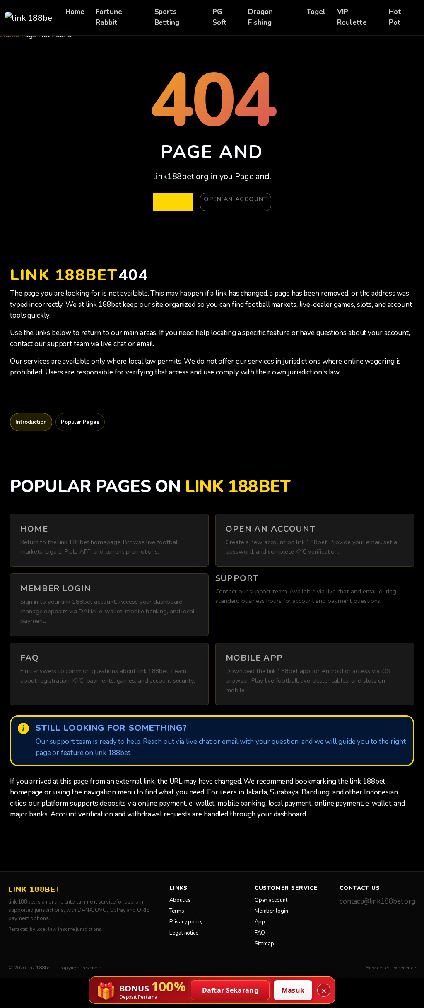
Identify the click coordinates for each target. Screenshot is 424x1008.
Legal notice (183, 933)
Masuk (293, 990)
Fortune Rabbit (109, 17)
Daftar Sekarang (230, 990)
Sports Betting (166, 17)
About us (180, 900)
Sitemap (264, 943)
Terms (176, 911)
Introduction (31, 422)
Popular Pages (80, 422)
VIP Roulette (352, 17)
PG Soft (219, 17)
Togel (316, 12)
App (260, 921)
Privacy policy (186, 921)
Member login (271, 911)
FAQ (260, 933)
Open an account (236, 199)
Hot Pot (395, 17)
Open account (271, 900)
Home (74, 12)
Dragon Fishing (260, 17)
